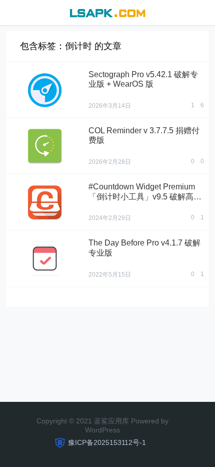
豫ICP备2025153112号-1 (107, 442)
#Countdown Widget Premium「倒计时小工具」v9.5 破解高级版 (145, 196)
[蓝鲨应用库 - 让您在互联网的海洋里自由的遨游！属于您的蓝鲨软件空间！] (107, 12)
